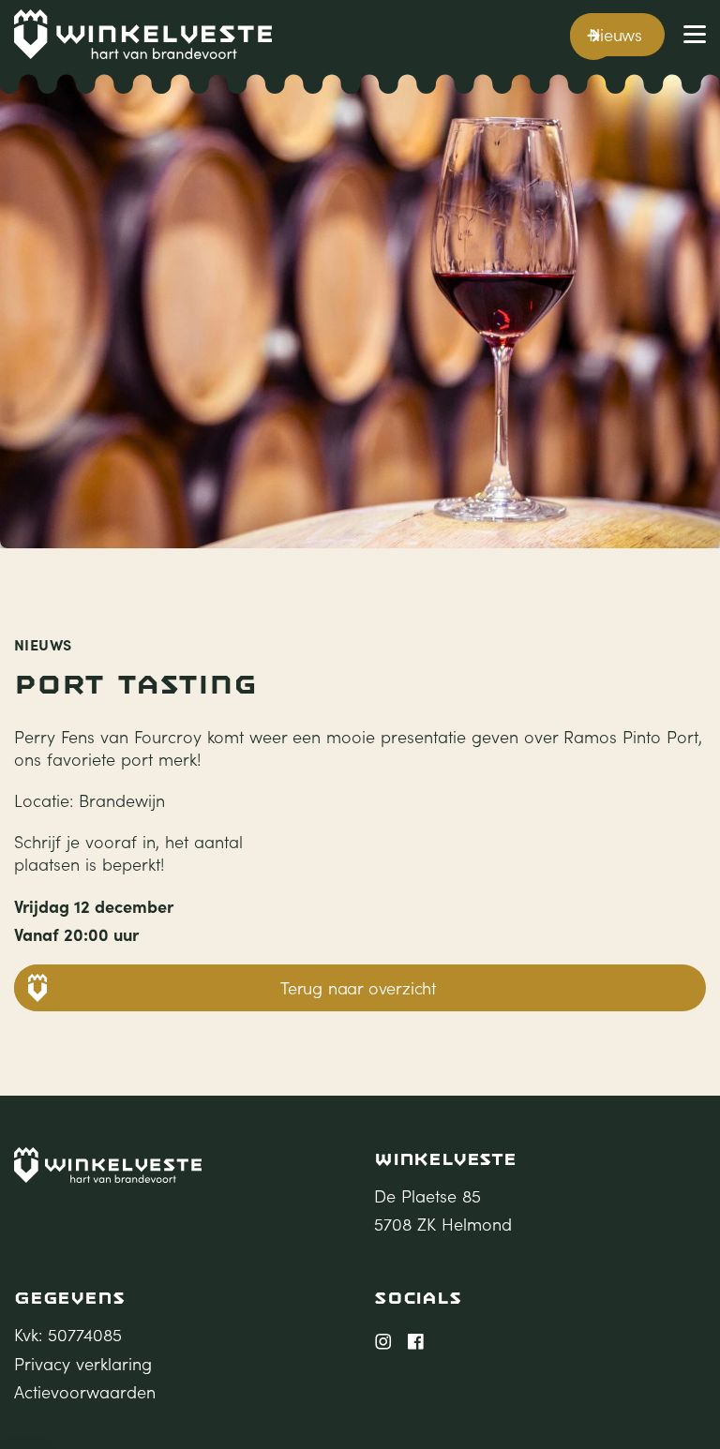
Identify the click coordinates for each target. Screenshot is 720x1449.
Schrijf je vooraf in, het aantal (128, 841)
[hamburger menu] (694, 34)
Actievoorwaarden (85, 1392)
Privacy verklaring (83, 1363)
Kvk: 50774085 (68, 1334)
